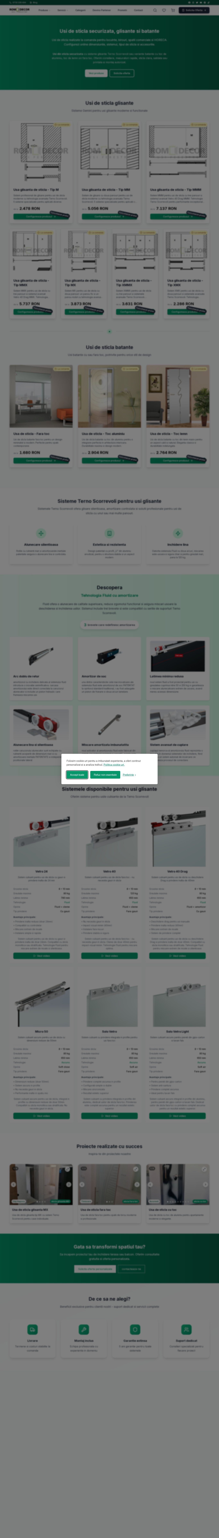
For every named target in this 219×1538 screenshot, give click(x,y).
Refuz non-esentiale (105, 775)
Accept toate (77, 775)
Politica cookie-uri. (114, 764)
